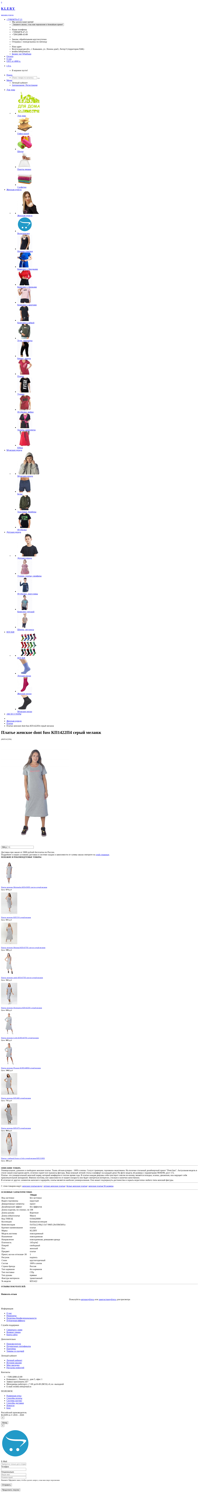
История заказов (14, 1363)
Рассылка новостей (15, 1367)
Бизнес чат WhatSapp (21, 54)
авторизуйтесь (87, 1299)
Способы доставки (15, 1403)
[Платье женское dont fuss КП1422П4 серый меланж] (35, 844)
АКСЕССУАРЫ (13, 714)
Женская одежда (14, 189)
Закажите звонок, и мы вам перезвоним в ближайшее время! (38, 25)
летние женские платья (54, 1186)
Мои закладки (12, 1365)
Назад (4, 1423)
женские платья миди (32, 1186)
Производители (13, 1344)
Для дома (10, 90)
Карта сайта (11, 1334)
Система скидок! (14, 1400)
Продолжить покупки (10, 1490)
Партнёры (11, 1349)
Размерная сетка (13, 1396)
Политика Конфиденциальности (21, 1318)
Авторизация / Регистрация (24, 85)
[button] (8, 66)
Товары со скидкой (15, 1351)
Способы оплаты (14, 1398)
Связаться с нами (14, 1330)
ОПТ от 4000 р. (13, 61)
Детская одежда (13, 532)
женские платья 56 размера (101, 1186)
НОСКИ (10, 632)
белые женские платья (76, 1186)
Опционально (7, 1472)
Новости (10, 1405)
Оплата (9, 56)
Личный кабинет (14, 1360)
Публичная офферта (15, 1320)
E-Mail (4, 1461)
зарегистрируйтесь (107, 1299)
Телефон (5, 1466)
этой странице (102, 854)
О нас (9, 59)
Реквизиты (11, 1316)
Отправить (6, 1485)
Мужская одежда (14, 450)
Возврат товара (13, 1332)
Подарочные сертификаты (18, 1346)
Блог (8, 1408)
